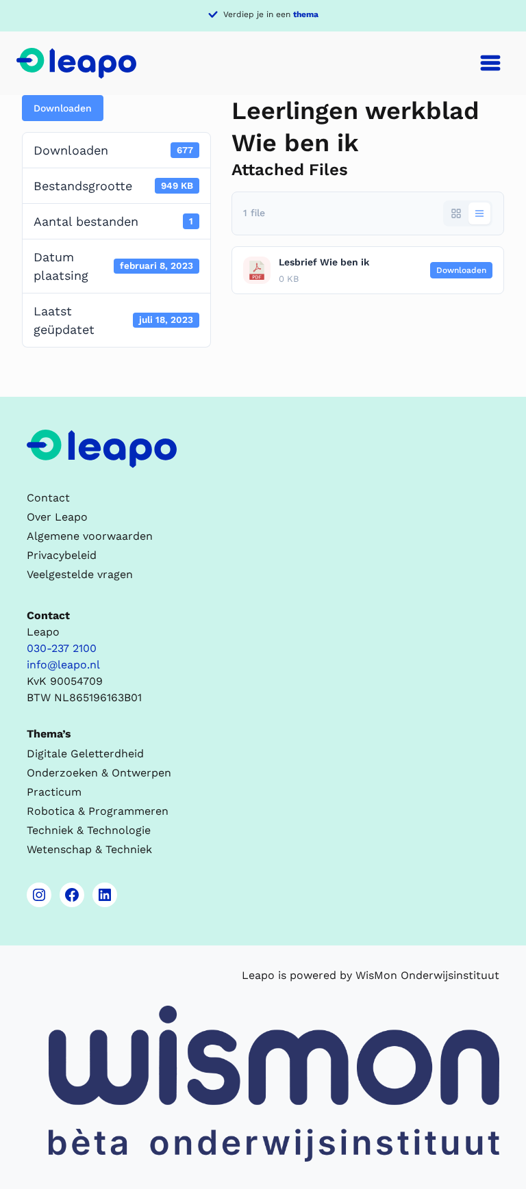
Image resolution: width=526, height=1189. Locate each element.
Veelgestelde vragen (80, 574)
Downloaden (63, 108)
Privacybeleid (62, 555)
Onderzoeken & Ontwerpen (99, 772)
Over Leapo (57, 516)
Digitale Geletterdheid (85, 753)
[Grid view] (456, 213)
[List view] (479, 213)
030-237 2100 (62, 648)
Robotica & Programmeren (97, 811)
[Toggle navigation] (490, 63)
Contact (48, 497)
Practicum (54, 791)
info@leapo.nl (63, 664)
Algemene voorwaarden (90, 536)
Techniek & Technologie (89, 830)
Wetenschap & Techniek (89, 849)
